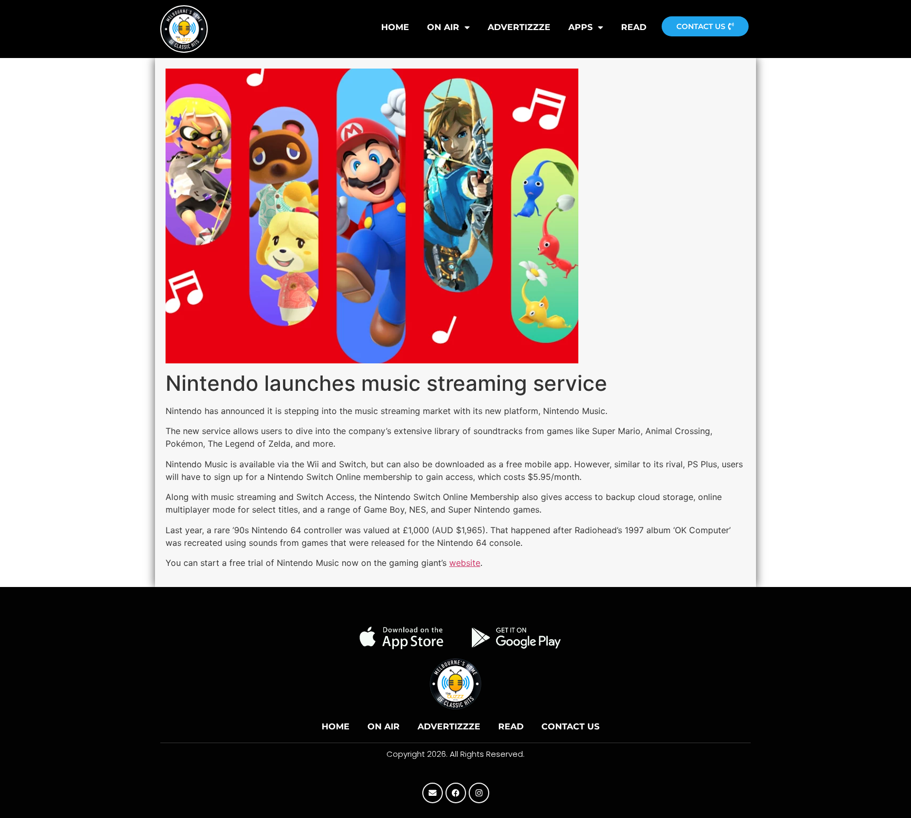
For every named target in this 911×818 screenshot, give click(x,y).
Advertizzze (519, 27)
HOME (395, 27)
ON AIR (443, 27)
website (464, 562)
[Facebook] (455, 793)
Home (336, 726)
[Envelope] (432, 793)
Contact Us (570, 726)
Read (633, 27)
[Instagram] (479, 793)
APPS (580, 27)
